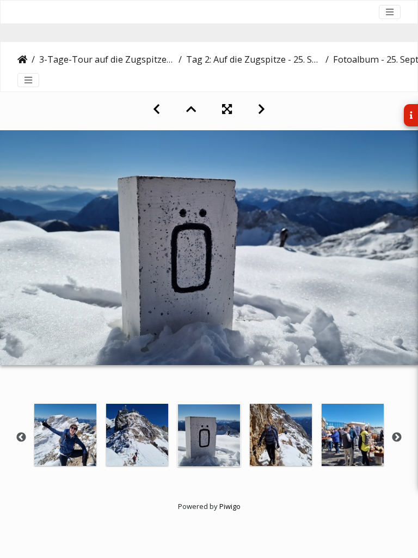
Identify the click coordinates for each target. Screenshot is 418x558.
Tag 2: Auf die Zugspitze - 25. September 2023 (253, 59)
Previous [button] (21, 437)
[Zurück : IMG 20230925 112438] (156, 109)
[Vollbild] (227, 109)
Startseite (22, 59)
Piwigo (230, 506)
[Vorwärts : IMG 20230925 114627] (261, 109)
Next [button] (396, 437)
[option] (65, 435)
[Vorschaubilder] (191, 109)
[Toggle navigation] (390, 12)
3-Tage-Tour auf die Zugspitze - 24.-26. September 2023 (106, 59)
